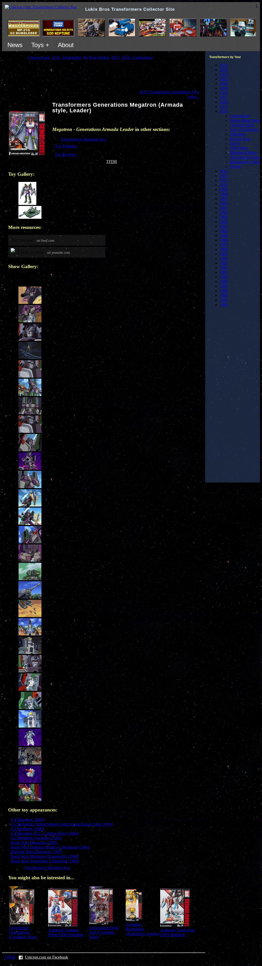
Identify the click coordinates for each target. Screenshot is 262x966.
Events (235, 166)
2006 (224, 203)
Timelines (237, 134)
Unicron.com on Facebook (46, 957)
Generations (239, 116)
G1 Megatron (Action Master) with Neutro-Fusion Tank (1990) (62, 824)
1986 (224, 295)
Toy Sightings (66, 146)
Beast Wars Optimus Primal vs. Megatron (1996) (50, 847)
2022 (224, 74)
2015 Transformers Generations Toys (169, 92)
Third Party (239, 148)
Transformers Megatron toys (83, 139)
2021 (224, 79)
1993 (224, 263)
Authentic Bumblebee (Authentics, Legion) (142, 929)
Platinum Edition (243, 152)
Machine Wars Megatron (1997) (36, 852)
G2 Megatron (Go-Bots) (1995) (36, 838)
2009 (224, 189)
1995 (224, 254)
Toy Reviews (65, 154)
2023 (224, 70)
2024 (224, 65)
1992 (224, 268)
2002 (224, 221)
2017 (224, 97)
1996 (224, 249)
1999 (224, 235)
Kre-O (235, 143)
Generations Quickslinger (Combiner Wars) (23, 932)
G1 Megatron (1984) (27, 819)
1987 (224, 286)
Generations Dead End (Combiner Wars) (103, 932)
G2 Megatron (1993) (27, 829)
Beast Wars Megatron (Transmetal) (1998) (45, 856)
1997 (224, 245)
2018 (224, 93)
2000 (224, 231)
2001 (224, 226)
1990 (224, 277)
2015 (224, 106)
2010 (224, 185)
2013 (224, 171)
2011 (223, 180)
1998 (224, 240)
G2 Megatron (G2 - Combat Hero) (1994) (44, 833)
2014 (224, 111)
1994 (224, 258)
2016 (224, 102)
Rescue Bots (240, 139)
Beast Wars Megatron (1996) (34, 842)
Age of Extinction (244, 129)
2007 (224, 198)
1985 (224, 300)
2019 (224, 88)
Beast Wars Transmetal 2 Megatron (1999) (45, 861)
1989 (224, 281)
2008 (224, 194)
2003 (224, 217)
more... (193, 96)
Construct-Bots (242, 125)
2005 (224, 208)
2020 (224, 83)
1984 (224, 304)
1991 (224, 272)
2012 (224, 175)
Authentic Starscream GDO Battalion (177, 932)
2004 (224, 212)
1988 (224, 291)
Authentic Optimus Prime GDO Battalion (65, 932)
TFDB (111, 161)
